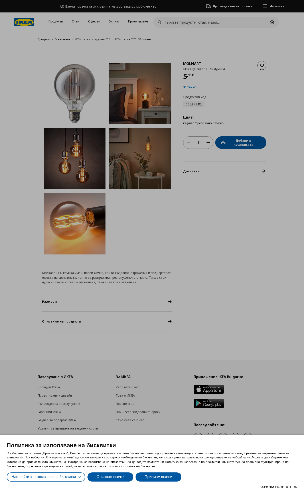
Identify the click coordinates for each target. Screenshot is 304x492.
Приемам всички (158, 477)
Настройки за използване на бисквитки (44, 477)
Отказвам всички (110, 477)
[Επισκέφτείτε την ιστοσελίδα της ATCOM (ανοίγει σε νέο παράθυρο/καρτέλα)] (279, 487)
